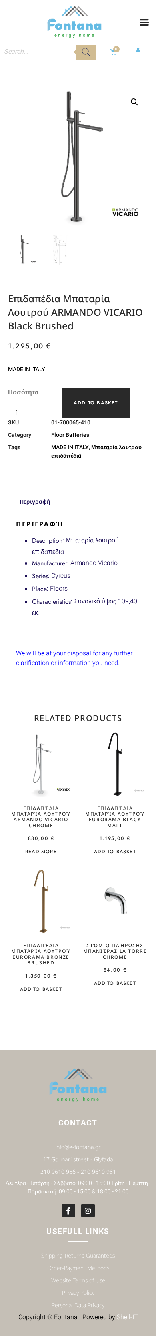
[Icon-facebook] (68, 1210)
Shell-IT (127, 1317)
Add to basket (96, 402)
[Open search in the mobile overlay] (50, 52)
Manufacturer (49, 563)
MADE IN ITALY (70, 447)
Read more (41, 852)
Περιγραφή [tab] (35, 501)
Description (47, 540)
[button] (144, 22)
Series (40, 576)
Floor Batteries (70, 435)
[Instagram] (88, 1210)
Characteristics (51, 601)
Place (39, 588)
